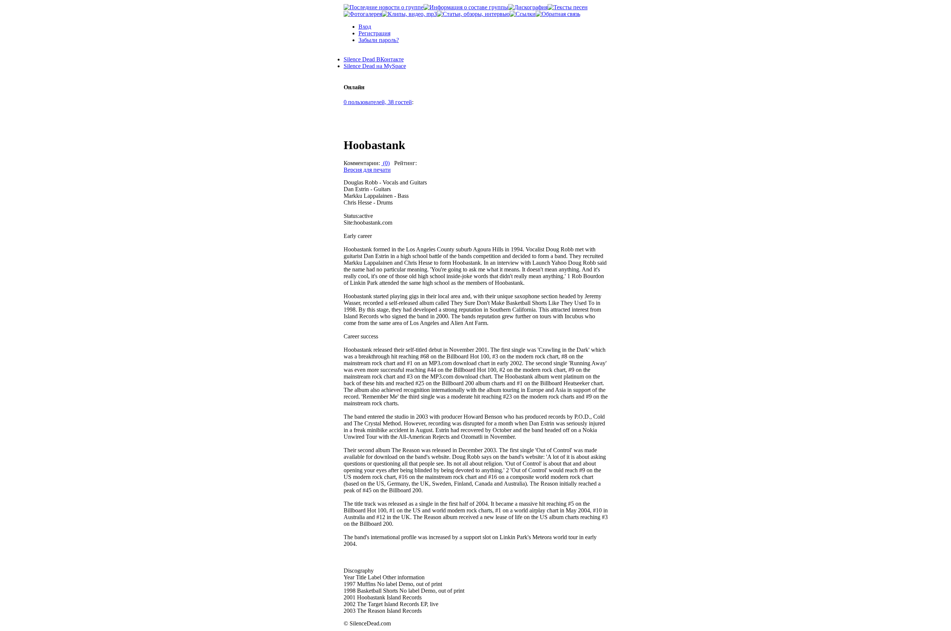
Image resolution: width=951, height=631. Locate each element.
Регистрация (374, 33)
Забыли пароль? (378, 40)
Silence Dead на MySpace (375, 66)
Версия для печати (367, 170)
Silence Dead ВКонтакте (374, 59)
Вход (364, 26)
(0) (386, 163)
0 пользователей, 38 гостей (378, 102)
